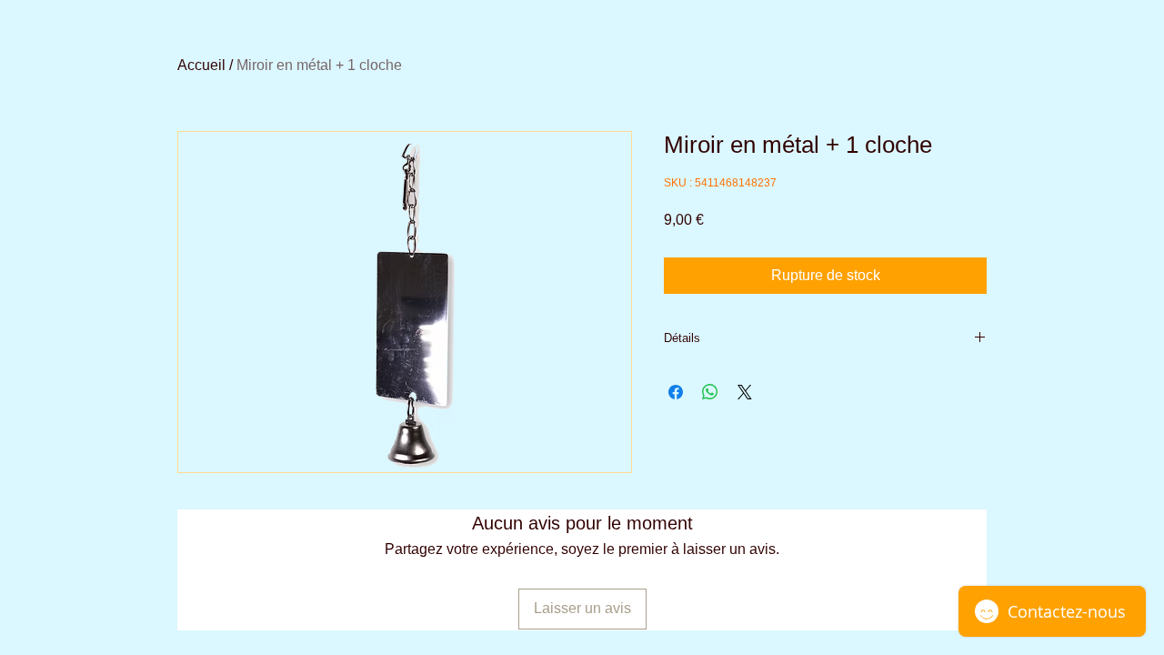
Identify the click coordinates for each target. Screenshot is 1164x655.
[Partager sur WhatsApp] (710, 392)
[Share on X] (745, 392)
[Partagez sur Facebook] (676, 392)
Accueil (201, 65)
